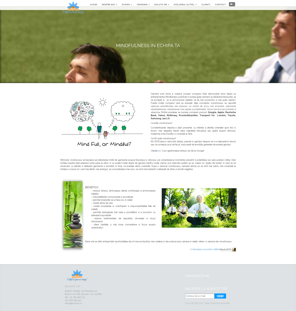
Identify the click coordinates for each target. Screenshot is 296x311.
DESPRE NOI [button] (109, 5)
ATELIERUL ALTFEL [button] (184, 5)
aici (160, 151)
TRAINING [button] (142, 5)
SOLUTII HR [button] (161, 5)
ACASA (93, 5)
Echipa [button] (126, 5)
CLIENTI (205, 5)
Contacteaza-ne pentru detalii (204, 249)
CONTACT (220, 5)
